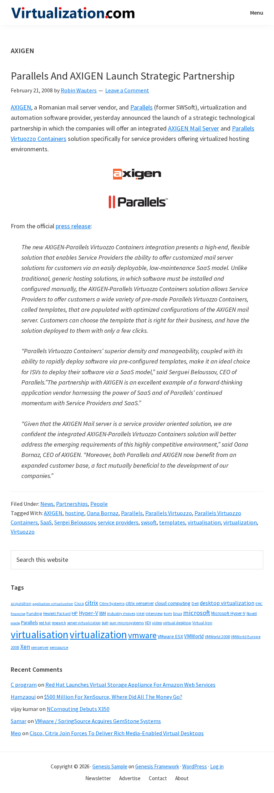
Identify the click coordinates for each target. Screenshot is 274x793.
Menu (256, 12)
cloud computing (173, 603)
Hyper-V (88, 613)
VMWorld (194, 636)
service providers (118, 522)
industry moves (121, 613)
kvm (168, 613)
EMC (259, 603)
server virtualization (84, 622)
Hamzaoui (23, 696)
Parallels (141, 107)
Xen (25, 647)
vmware (142, 635)
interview (154, 613)
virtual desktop (177, 622)
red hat (45, 622)
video (157, 622)
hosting (74, 513)
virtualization (240, 522)
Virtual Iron (202, 622)
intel (140, 613)
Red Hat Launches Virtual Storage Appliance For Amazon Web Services (130, 684)
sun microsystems (127, 622)
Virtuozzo (23, 531)
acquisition (21, 603)
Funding (34, 613)
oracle (15, 623)
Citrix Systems (112, 603)
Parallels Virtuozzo (168, 513)
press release (73, 226)
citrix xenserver (140, 603)
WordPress (194, 766)
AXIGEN (21, 107)
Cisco (79, 603)
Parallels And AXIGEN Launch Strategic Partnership (123, 75)
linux (177, 613)
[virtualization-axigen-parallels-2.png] (137, 201)
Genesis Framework (157, 766)
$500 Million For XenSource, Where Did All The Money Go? (113, 696)
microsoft (196, 613)
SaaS (46, 522)
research (59, 622)
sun (105, 623)
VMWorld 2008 (217, 636)
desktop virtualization (227, 602)
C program (24, 684)
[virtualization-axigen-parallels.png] (137, 173)
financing (18, 613)
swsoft (149, 522)
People (99, 503)
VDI (148, 622)
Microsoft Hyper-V (228, 613)
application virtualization (52, 603)
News (47, 503)
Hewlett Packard (57, 613)
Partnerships (72, 503)
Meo (16, 733)
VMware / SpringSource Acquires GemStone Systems (98, 721)
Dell (195, 603)
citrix (91, 603)
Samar (18, 721)
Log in (217, 766)
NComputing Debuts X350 (78, 708)
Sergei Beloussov (74, 522)
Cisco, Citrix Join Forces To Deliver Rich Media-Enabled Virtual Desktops (117, 733)
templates (172, 522)
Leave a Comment (127, 90)
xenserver (40, 647)
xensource (59, 647)
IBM (102, 613)
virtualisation (204, 522)
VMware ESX (170, 636)
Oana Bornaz (102, 513)
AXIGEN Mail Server (193, 128)
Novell (252, 613)
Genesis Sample (109, 766)
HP (75, 613)
